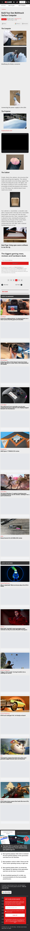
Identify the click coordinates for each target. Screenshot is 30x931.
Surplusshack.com (6, 130)
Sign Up (15, 915)
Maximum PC (18, 18)
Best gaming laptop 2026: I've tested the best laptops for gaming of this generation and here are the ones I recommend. (15, 869)
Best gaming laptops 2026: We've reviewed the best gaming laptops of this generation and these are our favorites (15, 855)
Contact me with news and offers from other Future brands (15, 911)
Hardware (4, 9)
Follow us (18, 23)
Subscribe (22, 2)
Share (5, 23)
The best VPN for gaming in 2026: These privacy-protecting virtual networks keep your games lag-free (15, 847)
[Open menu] (2, 2)
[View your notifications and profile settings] (13, 2)
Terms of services (18, 267)
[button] (29, 2)
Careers (3, 919)
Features (4, 19)
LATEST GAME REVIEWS (22, 832)
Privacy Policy (19, 920)
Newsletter (26, 23)
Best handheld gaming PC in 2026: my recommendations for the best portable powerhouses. (14, 877)
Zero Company (22, 5)
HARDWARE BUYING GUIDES (8, 832)
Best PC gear (12, 5)
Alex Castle (11, 18)
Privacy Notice (20, 268)
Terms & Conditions (13, 921)
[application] (15, 142)
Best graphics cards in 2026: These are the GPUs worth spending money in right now (15, 862)
